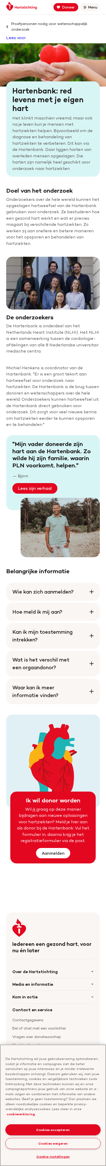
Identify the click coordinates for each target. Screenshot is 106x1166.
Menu (93, 8)
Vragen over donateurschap (36, 1036)
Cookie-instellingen (53, 1156)
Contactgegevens (27, 1020)
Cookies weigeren (53, 1143)
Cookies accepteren (53, 1130)
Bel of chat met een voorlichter (39, 1028)
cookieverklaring (21, 1114)
